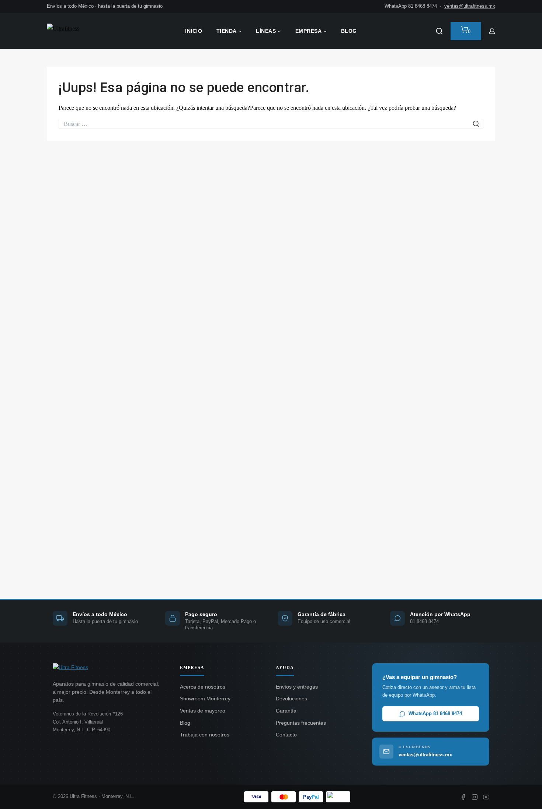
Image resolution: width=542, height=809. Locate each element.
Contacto (286, 735)
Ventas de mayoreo (202, 711)
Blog (185, 723)
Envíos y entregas (297, 687)
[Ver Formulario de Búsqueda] (439, 31)
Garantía (286, 711)
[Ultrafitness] (84, 31)
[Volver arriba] (522, 793)
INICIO (193, 31)
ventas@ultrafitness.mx (469, 6)
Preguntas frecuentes (301, 723)
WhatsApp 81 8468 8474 (435, 713)
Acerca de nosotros (202, 687)
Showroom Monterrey (205, 698)
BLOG (349, 31)
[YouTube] (486, 797)
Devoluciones (291, 698)
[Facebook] (463, 797)
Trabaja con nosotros (204, 735)
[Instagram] (475, 797)
